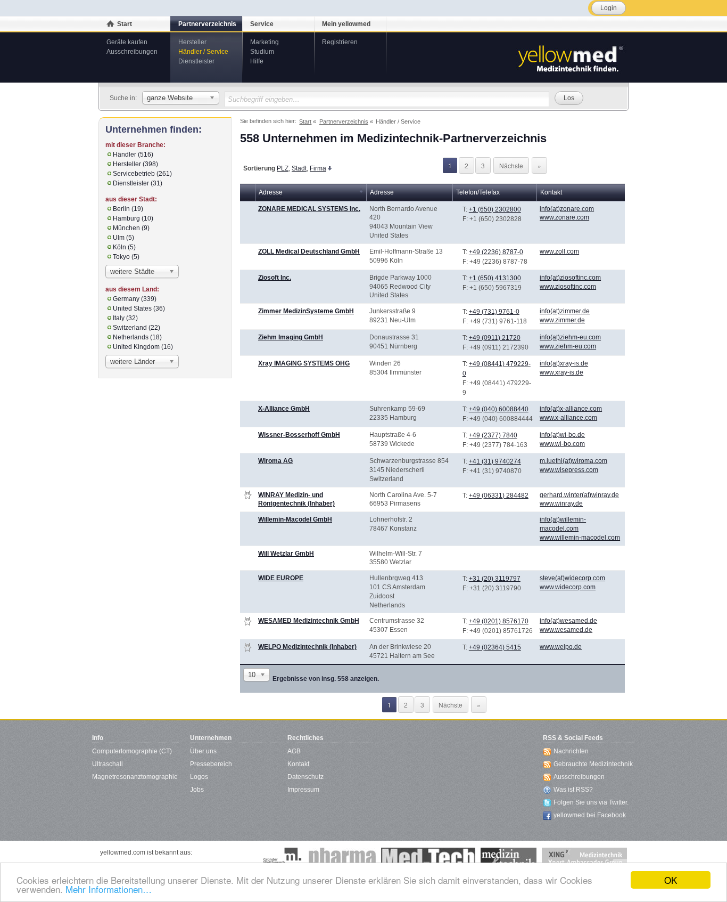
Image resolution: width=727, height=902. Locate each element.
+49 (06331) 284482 (498, 495)
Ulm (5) (123, 237)
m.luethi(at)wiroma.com (573, 461)
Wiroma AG (275, 461)
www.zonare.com (564, 217)
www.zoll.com (559, 251)
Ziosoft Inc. (274, 277)
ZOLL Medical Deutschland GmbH (309, 251)
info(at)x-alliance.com (571, 408)
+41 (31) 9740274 (495, 461)
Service (262, 24)
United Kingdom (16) (143, 347)
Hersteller (192, 42)
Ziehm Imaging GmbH (290, 337)
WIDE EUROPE (280, 578)
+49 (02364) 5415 (495, 647)
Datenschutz (305, 777)
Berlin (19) (128, 209)
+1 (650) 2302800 (495, 209)
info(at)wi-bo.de (562, 434)
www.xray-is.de (561, 372)
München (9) (131, 228)
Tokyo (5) (126, 257)
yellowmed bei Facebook (589, 815)
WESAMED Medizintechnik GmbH (308, 620)
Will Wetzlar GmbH (286, 553)
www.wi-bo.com (562, 444)
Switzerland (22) (136, 327)
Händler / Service (203, 51)
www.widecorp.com (568, 587)
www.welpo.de (561, 647)
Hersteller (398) (135, 164)
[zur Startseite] (570, 57)
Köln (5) (124, 247)
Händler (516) (133, 154)
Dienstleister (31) (137, 183)
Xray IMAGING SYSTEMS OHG (304, 363)
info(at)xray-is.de (564, 363)
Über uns (203, 751)
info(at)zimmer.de (565, 311)
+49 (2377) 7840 (493, 435)
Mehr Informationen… (108, 889)
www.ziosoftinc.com (568, 286)
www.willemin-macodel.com (580, 537)
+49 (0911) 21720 (495, 338)
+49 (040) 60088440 (498, 409)
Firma (318, 168)
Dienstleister (196, 61)
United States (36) (139, 308)
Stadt (299, 168)
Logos (199, 777)
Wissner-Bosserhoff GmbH (299, 434)
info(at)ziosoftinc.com (570, 277)
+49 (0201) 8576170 (498, 621)
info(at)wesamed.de (568, 620)
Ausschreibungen (132, 51)
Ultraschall (107, 764)
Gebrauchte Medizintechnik (593, 764)
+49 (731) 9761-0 (494, 311)
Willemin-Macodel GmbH (295, 519)
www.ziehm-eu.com (568, 346)
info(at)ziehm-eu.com (570, 337)
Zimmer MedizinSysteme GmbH (306, 311)
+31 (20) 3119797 (495, 578)
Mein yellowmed (346, 24)
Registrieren (340, 42)
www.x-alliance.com (568, 417)
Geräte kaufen (126, 42)
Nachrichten (571, 751)
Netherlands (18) (137, 337)
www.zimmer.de (562, 320)
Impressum (303, 789)
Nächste (511, 165)
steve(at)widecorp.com (572, 578)
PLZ (282, 168)
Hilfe (256, 61)
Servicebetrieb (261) (142, 173)
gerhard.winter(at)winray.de (579, 495)
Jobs (197, 789)
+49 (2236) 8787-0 (496, 252)
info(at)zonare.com (567, 209)
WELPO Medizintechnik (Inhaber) (307, 647)
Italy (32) (125, 318)
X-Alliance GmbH (284, 408)
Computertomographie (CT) (132, 751)
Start (124, 24)
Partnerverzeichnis (207, 24)
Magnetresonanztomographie (135, 777)
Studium (262, 51)
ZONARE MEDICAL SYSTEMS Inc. (309, 209)
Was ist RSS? (573, 789)
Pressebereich (211, 764)
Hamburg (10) (133, 218)
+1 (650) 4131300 (495, 278)
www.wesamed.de (566, 629)
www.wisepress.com (569, 470)
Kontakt (298, 764)
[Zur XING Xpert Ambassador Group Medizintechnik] (584, 858)
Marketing (264, 42)
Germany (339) (134, 299)
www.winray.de (561, 503)
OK (670, 880)
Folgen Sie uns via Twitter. (591, 802)
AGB (294, 751)
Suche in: (123, 98)
